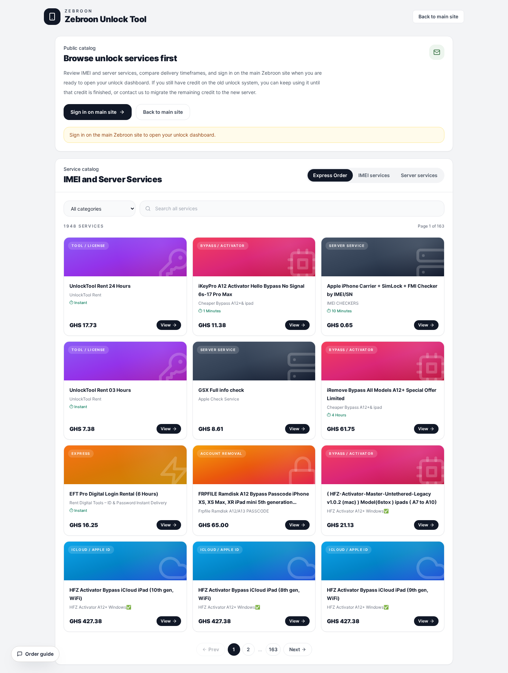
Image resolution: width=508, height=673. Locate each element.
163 (273, 649)
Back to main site (438, 16)
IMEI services (374, 175)
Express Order (330, 175)
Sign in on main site (93, 112)
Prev (213, 649)
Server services (419, 175)
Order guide (39, 654)
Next (294, 649)
